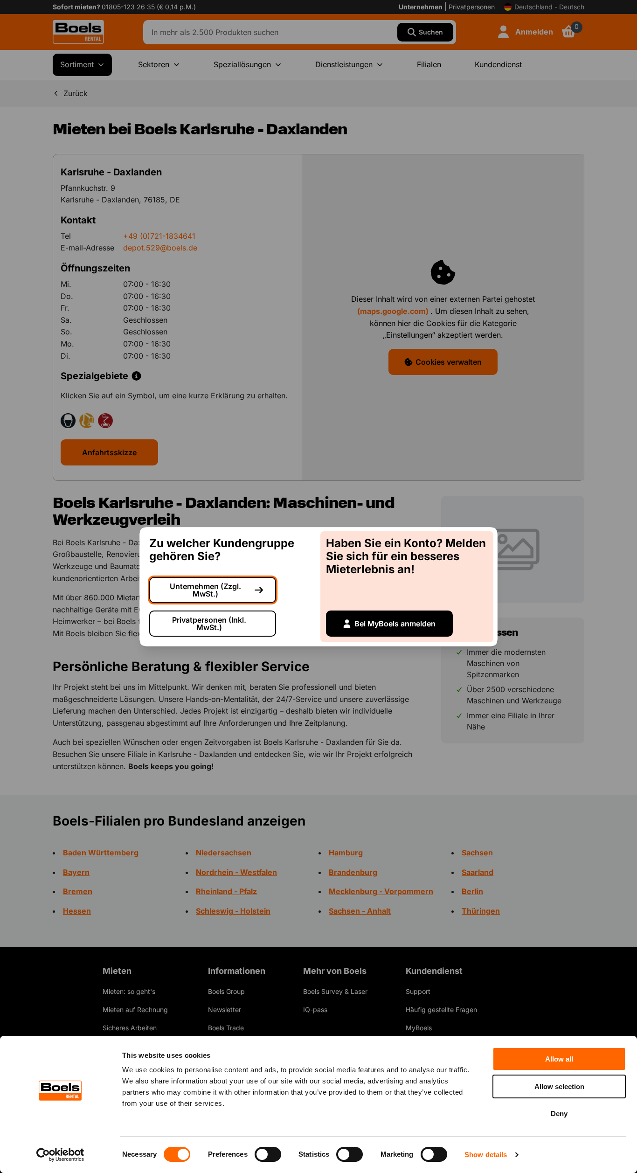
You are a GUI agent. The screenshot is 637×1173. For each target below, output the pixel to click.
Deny (559, 1113)
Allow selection (559, 1086)
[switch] (268, 1154)
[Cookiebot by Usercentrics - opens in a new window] (60, 1155)
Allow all (559, 1059)
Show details (485, 1155)
